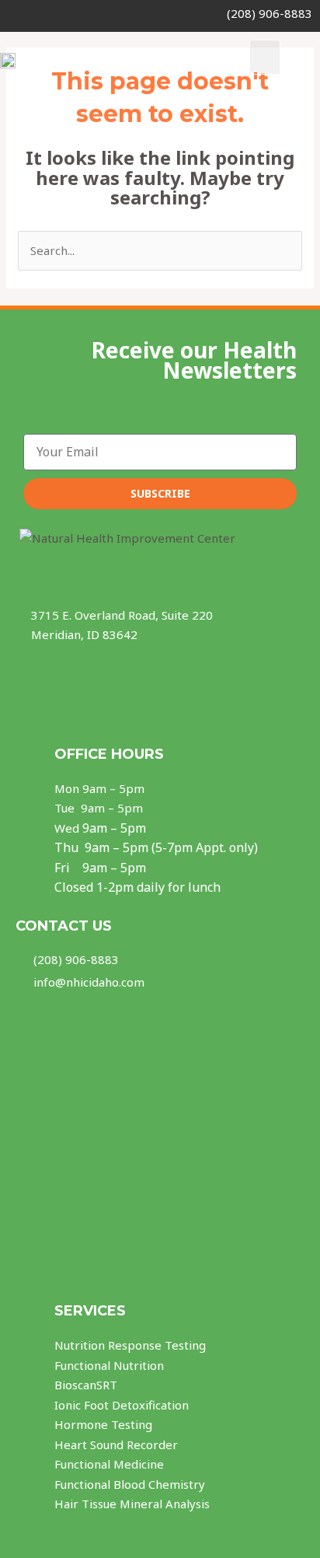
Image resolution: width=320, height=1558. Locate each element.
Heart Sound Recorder (116, 1444)
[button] (264, 57)
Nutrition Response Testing (130, 1345)
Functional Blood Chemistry (129, 1484)
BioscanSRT (85, 1384)
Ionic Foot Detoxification (121, 1405)
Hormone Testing (103, 1424)
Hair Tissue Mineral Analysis (132, 1503)
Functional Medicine (109, 1464)
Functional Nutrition (109, 1365)
